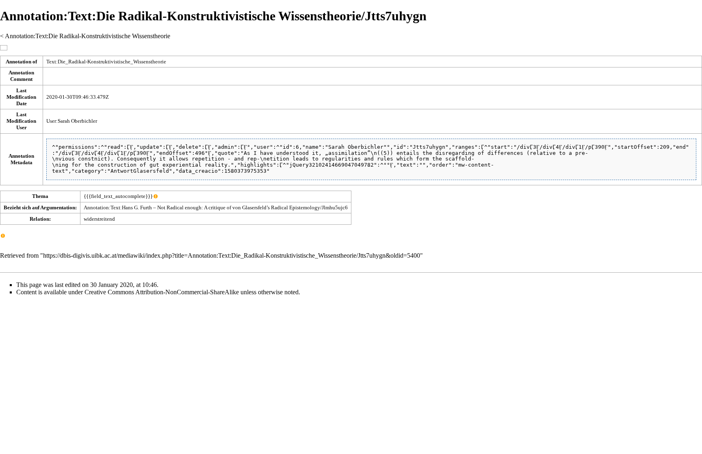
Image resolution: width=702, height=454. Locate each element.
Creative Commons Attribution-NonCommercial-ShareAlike (161, 292)
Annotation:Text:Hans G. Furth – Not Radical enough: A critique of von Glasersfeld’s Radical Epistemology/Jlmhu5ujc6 (216, 207)
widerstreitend (99, 219)
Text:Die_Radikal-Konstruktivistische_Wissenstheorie (106, 62)
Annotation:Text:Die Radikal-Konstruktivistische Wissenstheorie (87, 36)
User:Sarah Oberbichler (71, 121)
